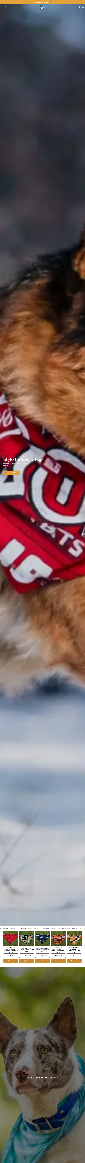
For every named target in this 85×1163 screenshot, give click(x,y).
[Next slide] (16, 939)
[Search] (5, 7)
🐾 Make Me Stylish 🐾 (11, 472)
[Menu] (2, 7)
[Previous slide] (5, 939)
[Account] (79, 7)
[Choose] (15, 943)
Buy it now (11, 961)
